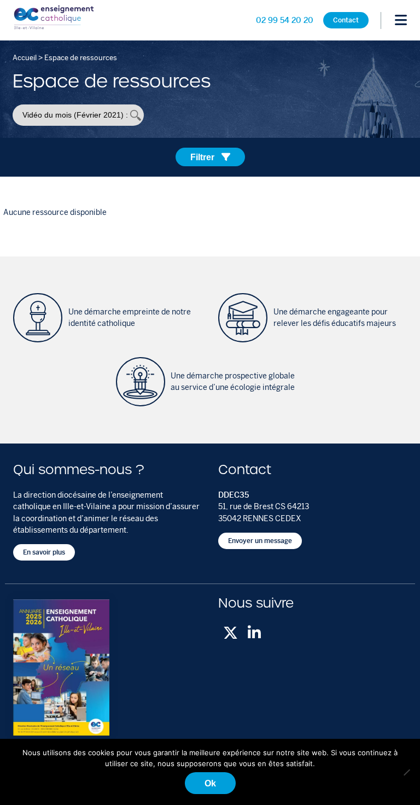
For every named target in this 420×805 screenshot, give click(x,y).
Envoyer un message (260, 540)
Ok (210, 783)
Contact (346, 20)
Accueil (25, 57)
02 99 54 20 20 (284, 20)
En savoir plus (44, 553)
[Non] (406, 772)
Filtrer (203, 157)
